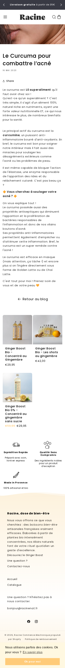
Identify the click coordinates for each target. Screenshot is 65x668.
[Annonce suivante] (61, 5)
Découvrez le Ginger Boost (25, 555)
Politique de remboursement (41, 639)
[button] (5, 16)
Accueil (12, 579)
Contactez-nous (18, 566)
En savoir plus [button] (32, 652)
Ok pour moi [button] (32, 661)
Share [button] (10, 81)
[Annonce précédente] (4, 5)
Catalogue (14, 585)
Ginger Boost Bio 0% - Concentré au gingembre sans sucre (16, 414)
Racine (18, 635)
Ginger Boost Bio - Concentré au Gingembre (16, 354)
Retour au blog (35, 299)
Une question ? (17, 561)
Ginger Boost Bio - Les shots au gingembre (46, 352)
